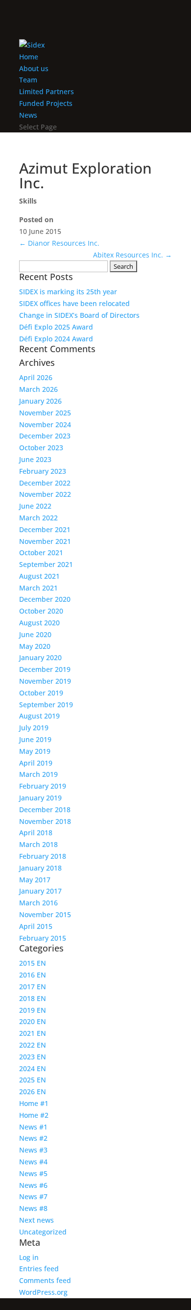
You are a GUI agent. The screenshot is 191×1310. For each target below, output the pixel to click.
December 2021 (45, 529)
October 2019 (41, 692)
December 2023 (45, 435)
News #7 (33, 1196)
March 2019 (38, 774)
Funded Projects (45, 103)
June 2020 (35, 634)
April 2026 (35, 377)
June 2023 (35, 459)
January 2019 (40, 797)
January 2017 (40, 891)
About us (33, 68)
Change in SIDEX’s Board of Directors (79, 315)
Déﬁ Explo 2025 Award (56, 327)
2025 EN (32, 1079)
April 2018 (35, 832)
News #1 (33, 1126)
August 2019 (39, 715)
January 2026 (40, 401)
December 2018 (45, 809)
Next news (36, 1220)
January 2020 (40, 657)
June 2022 (35, 506)
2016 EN (32, 974)
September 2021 (46, 564)
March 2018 (38, 844)
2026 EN (32, 1091)
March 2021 (38, 587)
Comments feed (45, 1280)
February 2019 (42, 786)
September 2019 (46, 704)
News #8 (33, 1208)
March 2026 (38, 389)
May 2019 (34, 751)
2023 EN (32, 1056)
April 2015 (35, 926)
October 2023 (41, 447)
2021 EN (32, 1033)
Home (28, 56)
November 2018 (45, 821)
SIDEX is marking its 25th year (68, 291)
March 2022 (38, 517)
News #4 (33, 1161)
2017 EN (32, 986)
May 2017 (34, 879)
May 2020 (34, 646)
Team (28, 79)
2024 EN (32, 1068)
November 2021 (45, 541)
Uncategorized (43, 1231)
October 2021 (41, 552)
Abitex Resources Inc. (132, 254)
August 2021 (39, 576)
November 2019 (45, 681)
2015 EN (32, 963)
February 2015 (42, 938)
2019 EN (32, 1010)
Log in (29, 1257)
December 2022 (45, 483)
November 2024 (45, 424)
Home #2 (33, 1115)
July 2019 (33, 727)
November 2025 (45, 412)
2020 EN (32, 1021)
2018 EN (32, 998)
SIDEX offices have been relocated (74, 303)
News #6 (33, 1185)
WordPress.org (43, 1292)
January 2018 (40, 868)
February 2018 (42, 856)
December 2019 (45, 669)
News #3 (33, 1150)
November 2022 (45, 494)
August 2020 (39, 622)
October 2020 (41, 611)
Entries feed (39, 1268)
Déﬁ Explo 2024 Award (56, 338)
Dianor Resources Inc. (59, 243)
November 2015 (45, 914)
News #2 (33, 1138)
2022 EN (32, 1045)
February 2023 (42, 471)
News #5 (33, 1173)
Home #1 (33, 1103)
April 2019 (35, 763)
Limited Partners (46, 91)
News (28, 115)
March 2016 (38, 902)
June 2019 (35, 739)
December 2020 (45, 599)
